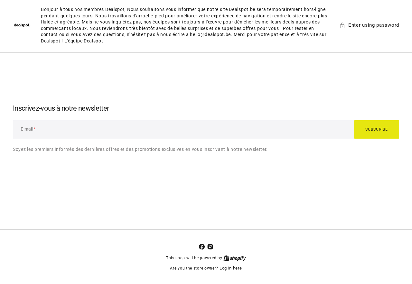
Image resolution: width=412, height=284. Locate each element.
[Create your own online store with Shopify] (234, 257)
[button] (369, 25)
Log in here (231, 268)
